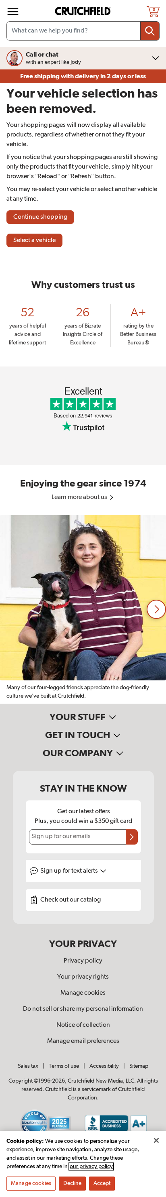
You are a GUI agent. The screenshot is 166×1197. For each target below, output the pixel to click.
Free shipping (83, 76)
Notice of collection (83, 1025)
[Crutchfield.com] (84, 11)
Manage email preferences (83, 1041)
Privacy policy (83, 961)
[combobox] (83, 31)
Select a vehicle (34, 240)
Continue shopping (40, 217)
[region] (83, 609)
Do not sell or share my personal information (83, 1009)
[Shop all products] (12, 11)
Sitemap (138, 1066)
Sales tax (28, 1066)
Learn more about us (80, 497)
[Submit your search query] (150, 31)
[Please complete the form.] (132, 837)
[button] (156, 609)
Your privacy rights (83, 977)
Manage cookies (83, 993)
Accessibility (104, 1066)
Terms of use (64, 1066)
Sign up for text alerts (69, 871)
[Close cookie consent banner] (156, 1140)
